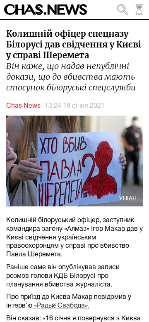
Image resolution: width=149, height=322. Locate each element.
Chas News (23, 106)
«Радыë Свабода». (60, 306)
